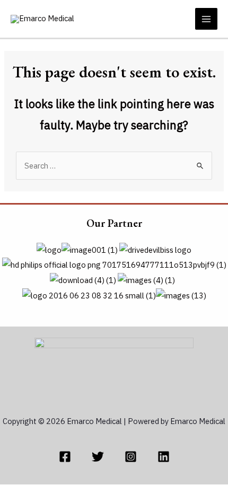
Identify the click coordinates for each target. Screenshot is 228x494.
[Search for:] (114, 166)
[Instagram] (131, 457)
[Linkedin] (163, 457)
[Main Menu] (206, 19)
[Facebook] (65, 457)
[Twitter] (98, 457)
